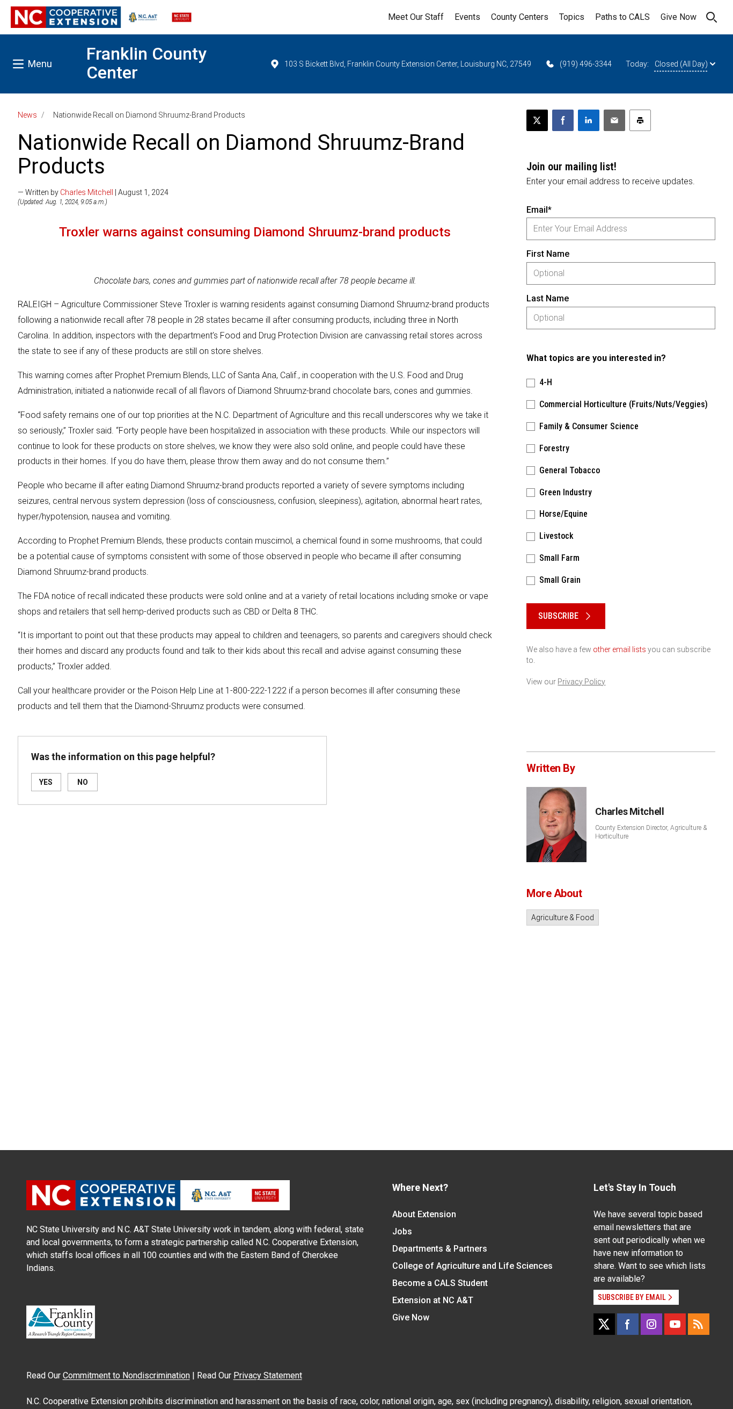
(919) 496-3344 (586, 64)
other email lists (619, 649)
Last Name (547, 298)
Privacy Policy (581, 681)
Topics (571, 17)
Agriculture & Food (562, 917)
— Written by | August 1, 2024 (93, 192)
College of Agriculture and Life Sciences (472, 1266)
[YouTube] (675, 1324)
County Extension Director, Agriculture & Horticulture (651, 832)
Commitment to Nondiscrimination (126, 1375)
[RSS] (698, 1324)
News (27, 115)
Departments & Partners (439, 1249)
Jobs (402, 1231)
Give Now (679, 17)
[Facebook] (628, 1324)
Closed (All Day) (681, 64)
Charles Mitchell (86, 192)
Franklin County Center (146, 63)
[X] (604, 1324)
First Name (547, 254)
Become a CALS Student (440, 1283)
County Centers (519, 17)
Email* (539, 210)
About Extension (424, 1214)
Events (467, 17)
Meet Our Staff (416, 17)
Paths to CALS (622, 17)
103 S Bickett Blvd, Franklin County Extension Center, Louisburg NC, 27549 (407, 64)
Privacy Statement (267, 1375)
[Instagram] (651, 1324)
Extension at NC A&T (432, 1300)
